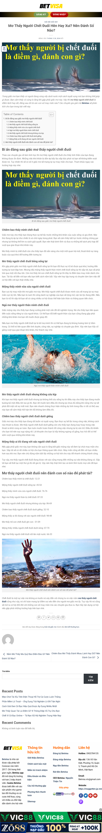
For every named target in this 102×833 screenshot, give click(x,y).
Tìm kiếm (6, 671)
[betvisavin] (51, 6)
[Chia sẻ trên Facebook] (44, 617)
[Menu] (6, 6)
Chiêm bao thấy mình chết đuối (21, 122)
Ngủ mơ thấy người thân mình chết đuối (24, 130)
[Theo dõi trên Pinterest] (90, 795)
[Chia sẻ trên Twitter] (48, 617)
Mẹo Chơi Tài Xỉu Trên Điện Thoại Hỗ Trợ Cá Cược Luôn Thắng (31, 697)
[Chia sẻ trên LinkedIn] (63, 617)
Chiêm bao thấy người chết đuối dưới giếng (25, 136)
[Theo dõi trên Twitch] (81, 802)
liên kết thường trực (72, 627)
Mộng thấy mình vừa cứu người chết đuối (24, 127)
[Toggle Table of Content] (50, 114)
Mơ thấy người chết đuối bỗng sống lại (23, 124)
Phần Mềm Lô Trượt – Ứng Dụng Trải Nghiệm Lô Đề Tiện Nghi (31, 701)
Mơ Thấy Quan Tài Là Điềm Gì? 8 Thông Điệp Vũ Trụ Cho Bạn (31, 711)
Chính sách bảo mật (36, 764)
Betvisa (5, 759)
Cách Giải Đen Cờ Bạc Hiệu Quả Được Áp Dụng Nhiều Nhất (29, 706)
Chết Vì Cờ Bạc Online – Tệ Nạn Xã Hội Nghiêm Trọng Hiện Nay (31, 715)
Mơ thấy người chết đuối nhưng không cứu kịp (26, 133)
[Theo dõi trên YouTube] (95, 795)
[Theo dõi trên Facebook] (81, 795)
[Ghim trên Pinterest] (58, 617)
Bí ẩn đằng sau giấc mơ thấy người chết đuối (23, 118)
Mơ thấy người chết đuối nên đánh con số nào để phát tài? (29, 142)
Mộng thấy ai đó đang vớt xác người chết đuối (26, 139)
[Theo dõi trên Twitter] (86, 795)
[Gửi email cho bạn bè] (53, 617)
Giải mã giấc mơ (51, 22)
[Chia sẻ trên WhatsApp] (39, 617)
